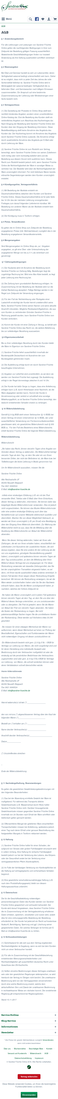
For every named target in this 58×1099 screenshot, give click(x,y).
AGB (46, 1053)
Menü (9, 18)
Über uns (7, 1048)
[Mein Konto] (49, 19)
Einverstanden (29, 1094)
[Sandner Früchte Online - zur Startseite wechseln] (14, 8)
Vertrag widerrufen (29, 1076)
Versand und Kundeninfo (17, 1053)
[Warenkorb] (55, 19)
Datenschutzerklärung (23, 1058)
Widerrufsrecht (35, 1053)
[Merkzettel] (42, 19)
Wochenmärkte (20, 1048)
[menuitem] (6, 19)
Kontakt (49, 1048)
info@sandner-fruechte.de (19, 489)
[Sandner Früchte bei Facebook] (36, 19)
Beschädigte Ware (36, 1048)
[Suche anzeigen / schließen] (30, 19)
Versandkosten (48, 1040)
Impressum (39, 1058)
